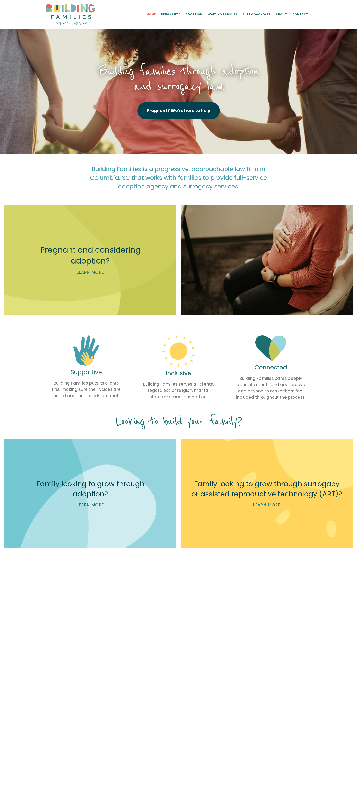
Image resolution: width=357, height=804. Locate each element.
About (281, 14)
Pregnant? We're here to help (179, 111)
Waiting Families (222, 14)
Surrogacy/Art (256, 14)
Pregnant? (170, 14)
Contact (300, 14)
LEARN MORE (90, 272)
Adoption (194, 14)
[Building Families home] (70, 14)
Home (151, 14)
